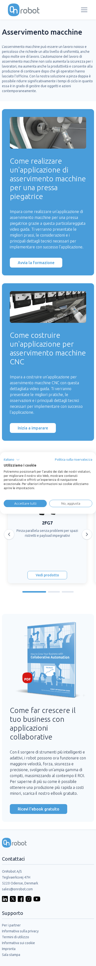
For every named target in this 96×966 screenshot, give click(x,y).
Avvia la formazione (36, 262)
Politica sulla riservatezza (73, 459)
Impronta (9, 949)
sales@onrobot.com (17, 889)
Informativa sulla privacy (20, 931)
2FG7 (47, 522)
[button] (12, 460)
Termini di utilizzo (15, 937)
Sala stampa (11, 955)
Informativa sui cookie (18, 943)
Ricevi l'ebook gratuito (38, 809)
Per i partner (11, 925)
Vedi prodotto (47, 575)
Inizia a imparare (33, 428)
